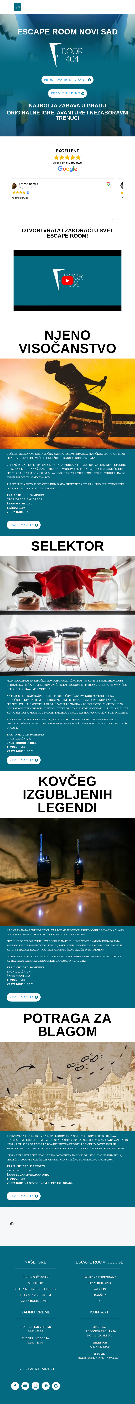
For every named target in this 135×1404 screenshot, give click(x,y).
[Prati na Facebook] (15, 1386)
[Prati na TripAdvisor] (46, 1386)
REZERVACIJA (21, 525)
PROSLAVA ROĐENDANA (65, 80)
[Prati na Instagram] (35, 1386)
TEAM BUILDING (65, 93)
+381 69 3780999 (100, 1346)
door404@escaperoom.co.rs (99, 1357)
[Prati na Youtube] (25, 1386)
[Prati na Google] (56, 1386)
